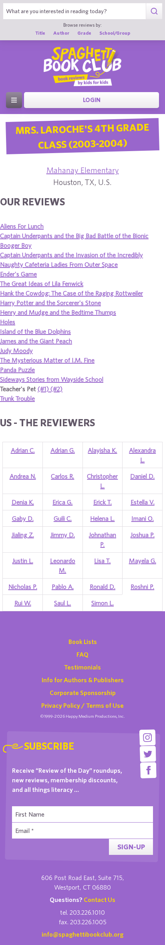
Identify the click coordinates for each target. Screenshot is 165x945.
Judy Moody (16, 350)
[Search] (154, 11)
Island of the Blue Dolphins (35, 331)
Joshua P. (143, 534)
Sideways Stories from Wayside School (51, 379)
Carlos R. (62, 476)
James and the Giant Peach (36, 341)
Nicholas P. (22, 586)
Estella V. (143, 502)
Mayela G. (142, 560)
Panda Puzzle (17, 369)
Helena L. (102, 518)
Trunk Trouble (17, 398)
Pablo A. (63, 586)
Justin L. (22, 560)
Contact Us (99, 899)
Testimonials (82, 667)
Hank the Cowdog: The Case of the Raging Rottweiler (71, 293)
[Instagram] (147, 737)
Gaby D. (23, 518)
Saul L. (62, 602)
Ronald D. (102, 586)
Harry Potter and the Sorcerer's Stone (50, 302)
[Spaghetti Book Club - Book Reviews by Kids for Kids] (82, 66)
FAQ (82, 654)
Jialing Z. (23, 534)
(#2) (56, 388)
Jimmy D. (62, 534)
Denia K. (23, 502)
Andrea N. (23, 476)
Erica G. (62, 502)
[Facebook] (148, 770)
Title (40, 32)
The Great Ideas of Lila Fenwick (41, 283)
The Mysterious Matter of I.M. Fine (47, 360)
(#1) (44, 388)
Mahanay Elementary (82, 170)
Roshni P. (142, 586)
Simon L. (102, 602)
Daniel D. (142, 476)
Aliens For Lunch (22, 226)
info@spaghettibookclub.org (82, 934)
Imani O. (142, 518)
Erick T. (102, 502)
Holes (7, 321)
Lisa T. (102, 560)
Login (92, 99)
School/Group (114, 32)
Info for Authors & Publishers (83, 679)
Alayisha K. (102, 450)
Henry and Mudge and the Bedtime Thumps (58, 312)
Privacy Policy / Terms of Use (82, 705)
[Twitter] (148, 754)
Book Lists (82, 641)
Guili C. (63, 518)
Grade (84, 32)
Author (61, 32)
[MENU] (14, 100)
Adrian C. (23, 450)
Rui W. (22, 602)
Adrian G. (62, 450)
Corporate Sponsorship (83, 692)
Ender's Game (18, 274)
